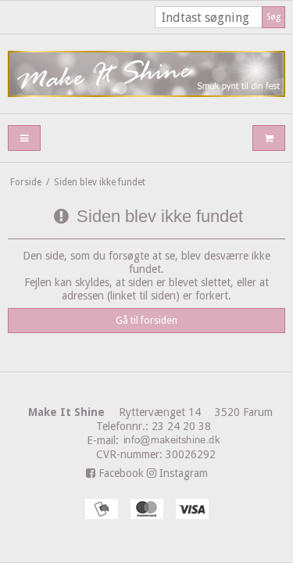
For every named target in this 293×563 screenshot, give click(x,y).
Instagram (182, 473)
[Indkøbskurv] (268, 138)
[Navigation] (24, 138)
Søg (273, 17)
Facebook (119, 473)
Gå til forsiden (146, 320)
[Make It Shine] (146, 74)
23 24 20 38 (181, 426)
